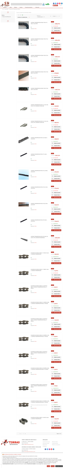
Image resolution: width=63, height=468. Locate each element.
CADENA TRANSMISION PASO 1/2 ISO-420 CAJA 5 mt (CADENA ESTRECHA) (39, 122)
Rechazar (52, 466)
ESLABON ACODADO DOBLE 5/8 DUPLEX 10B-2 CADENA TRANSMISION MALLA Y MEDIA (39, 386)
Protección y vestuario (28, 7)
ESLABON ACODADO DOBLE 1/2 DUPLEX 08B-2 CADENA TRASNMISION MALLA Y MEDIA (39, 287)
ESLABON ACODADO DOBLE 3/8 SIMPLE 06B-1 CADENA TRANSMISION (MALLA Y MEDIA (40, 369)
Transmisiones (6, 9)
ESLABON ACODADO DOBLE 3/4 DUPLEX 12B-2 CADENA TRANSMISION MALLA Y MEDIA (39, 320)
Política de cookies (55, 441)
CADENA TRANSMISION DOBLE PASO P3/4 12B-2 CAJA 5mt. (39, 56)
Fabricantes (37, 7)
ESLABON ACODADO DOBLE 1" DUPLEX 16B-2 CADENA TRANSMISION (40, 253)
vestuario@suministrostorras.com (29, 451)
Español (60, 5)
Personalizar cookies (59, 466)
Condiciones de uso (55, 443)
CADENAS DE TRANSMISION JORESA (14, 9)
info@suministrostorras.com (28, 444)
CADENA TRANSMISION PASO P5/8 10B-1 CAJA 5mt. (39, 204)
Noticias (15, 7)
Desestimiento (45, 444)
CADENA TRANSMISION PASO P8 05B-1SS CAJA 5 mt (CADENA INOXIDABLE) (39, 237)
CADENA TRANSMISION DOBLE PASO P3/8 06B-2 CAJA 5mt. (39, 72)
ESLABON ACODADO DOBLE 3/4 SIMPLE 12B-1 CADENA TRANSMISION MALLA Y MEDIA (40, 336)
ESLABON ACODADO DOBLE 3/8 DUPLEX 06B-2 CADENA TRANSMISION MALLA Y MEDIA (39, 353)
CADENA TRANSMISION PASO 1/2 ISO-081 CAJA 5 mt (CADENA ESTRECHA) (39, 105)
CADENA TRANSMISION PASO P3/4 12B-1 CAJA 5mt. (39, 188)
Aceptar (48, 466)
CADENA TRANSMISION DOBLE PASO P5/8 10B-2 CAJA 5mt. (39, 89)
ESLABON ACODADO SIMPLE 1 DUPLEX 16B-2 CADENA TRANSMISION (40, 418)
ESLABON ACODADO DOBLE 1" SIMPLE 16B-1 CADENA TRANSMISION (40, 270)
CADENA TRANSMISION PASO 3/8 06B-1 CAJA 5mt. (39, 138)
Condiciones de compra (46, 441)
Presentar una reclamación (56, 444)
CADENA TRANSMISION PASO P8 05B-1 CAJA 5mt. (39, 220)
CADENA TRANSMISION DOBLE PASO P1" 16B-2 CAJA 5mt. (39, 23)
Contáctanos (45, 446)
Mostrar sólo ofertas (7, 16)
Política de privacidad (46, 443)
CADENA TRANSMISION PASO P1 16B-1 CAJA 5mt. (39, 155)
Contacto (21, 7)
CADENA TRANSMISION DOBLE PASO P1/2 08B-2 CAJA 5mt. (39, 39)
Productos (4, 7)
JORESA (35, 28)
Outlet (11, 7)
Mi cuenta (55, 5)
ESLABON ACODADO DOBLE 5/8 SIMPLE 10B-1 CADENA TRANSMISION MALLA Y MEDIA (40, 401)
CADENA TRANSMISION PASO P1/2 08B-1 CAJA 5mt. (39, 171)
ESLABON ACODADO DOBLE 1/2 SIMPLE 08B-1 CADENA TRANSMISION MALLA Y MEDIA (40, 303)
